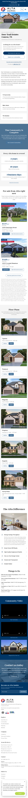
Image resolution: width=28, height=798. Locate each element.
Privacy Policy (4, 738)
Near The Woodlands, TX (6, 750)
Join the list (23, 691)
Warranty (3, 727)
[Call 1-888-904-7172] (22, 9)
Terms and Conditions (5, 736)
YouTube (3, 778)
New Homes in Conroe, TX (6, 745)
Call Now (5, 343)
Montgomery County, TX (6, 748)
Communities (4, 721)
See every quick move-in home (14, 275)
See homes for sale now (14, 53)
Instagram (3, 776)
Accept (20, 793)
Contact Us (14, 676)
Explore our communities (14, 57)
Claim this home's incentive (17, 233)
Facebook (3, 774)
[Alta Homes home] (8, 9)
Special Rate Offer (13, 5)
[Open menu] (25, 9)
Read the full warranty (14, 182)
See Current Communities (14, 142)
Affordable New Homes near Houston (9, 752)
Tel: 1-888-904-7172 (5, 759)
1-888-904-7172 (16, 64)
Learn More (5, 233)
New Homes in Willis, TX (6, 746)
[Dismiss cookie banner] (24, 781)
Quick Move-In (4, 719)
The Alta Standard (5, 723)
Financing (3, 725)
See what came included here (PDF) (14, 62)
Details (11, 343)
